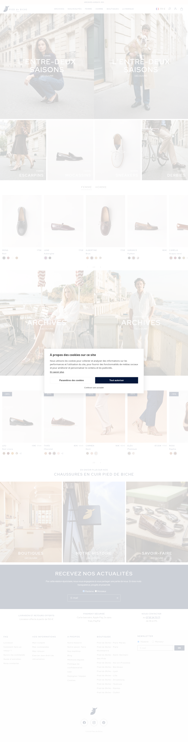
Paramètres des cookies (71, 380)
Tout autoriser (116, 380)
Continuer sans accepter (94, 388)
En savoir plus (57, 371)
